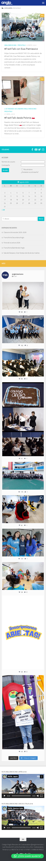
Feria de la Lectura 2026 (12, 243)
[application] (23, 786)
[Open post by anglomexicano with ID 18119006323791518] (23, 509)
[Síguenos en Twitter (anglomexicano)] (39, 149)
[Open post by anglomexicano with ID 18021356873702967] (23, 296)
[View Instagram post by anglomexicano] (42, 307)
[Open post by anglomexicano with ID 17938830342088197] (23, 476)
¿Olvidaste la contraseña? (30, 172)
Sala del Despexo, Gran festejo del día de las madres (22, 253)
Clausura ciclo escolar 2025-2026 (15, 232)
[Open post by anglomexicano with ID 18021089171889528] (23, 542)
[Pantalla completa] (41, 796)
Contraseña (6, 165)
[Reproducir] (4, 796)
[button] (23, 785)
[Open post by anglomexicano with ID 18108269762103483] (23, 712)
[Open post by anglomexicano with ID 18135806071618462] (23, 363)
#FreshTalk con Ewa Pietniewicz (21, 48)
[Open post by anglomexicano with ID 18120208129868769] (23, 632)
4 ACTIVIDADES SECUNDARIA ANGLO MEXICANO (20, 109)
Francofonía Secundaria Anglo (14, 238)
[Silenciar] (38, 796)
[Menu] (43, 3)
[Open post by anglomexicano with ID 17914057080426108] (23, 576)
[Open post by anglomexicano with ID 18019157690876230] (23, 329)
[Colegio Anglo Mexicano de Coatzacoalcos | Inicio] (8, 3)
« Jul (3, 210)
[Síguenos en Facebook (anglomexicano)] (32, 149)
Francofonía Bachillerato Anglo (14, 248)
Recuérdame (28, 170)
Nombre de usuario (8, 162)
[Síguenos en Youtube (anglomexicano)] (35, 149)
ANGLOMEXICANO (10, 45)
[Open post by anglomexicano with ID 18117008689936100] (23, 419)
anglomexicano (23, 284)
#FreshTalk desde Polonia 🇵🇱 (19, 117)
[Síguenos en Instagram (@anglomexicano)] (43, 149)
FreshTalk (22, 45)
